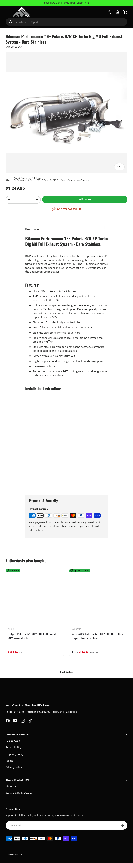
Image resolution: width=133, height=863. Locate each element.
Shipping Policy (15, 754)
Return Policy (13, 747)
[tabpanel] (66, 362)
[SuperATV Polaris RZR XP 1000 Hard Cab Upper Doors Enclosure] (98, 597)
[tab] (33, 229)
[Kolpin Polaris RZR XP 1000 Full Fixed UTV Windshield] (34, 597)
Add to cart (85, 199)
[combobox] (66, 22)
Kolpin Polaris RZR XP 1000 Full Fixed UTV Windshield (32, 636)
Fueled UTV (17, 854)
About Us (11, 786)
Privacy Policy (14, 767)
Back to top (66, 672)
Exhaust (37, 178)
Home (8, 178)
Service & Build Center (19, 793)
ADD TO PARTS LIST (69, 209)
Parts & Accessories (22, 178)
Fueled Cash (13, 740)
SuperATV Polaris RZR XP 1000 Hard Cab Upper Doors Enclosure (97, 636)
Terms (9, 760)
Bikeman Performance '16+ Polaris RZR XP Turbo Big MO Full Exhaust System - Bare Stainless (47, 180)
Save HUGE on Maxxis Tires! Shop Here (66, 2)
